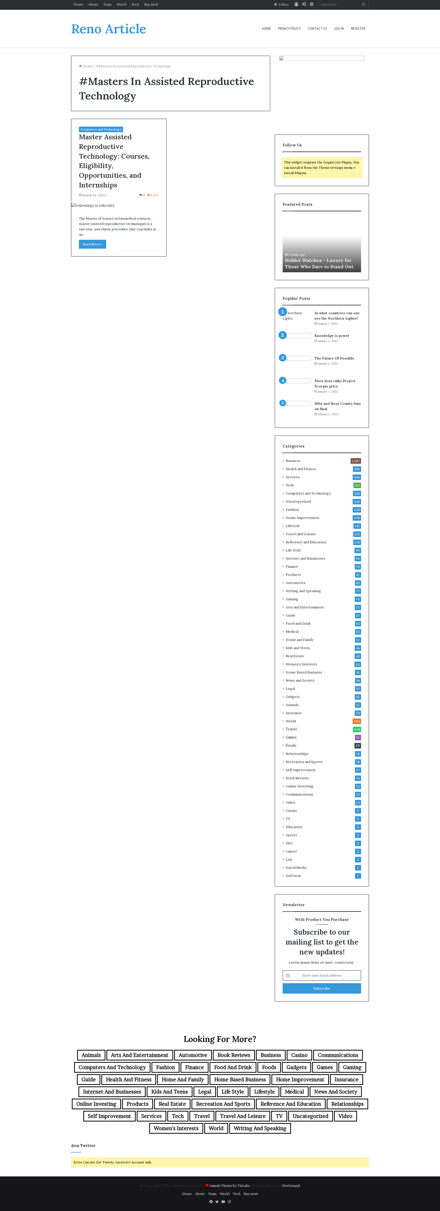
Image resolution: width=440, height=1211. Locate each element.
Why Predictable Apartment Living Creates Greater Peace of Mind (321, 260)
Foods (291, 745)
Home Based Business (304, 672)
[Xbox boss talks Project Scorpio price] (297, 387)
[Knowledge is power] (297, 342)
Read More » (92, 244)
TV (288, 819)
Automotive (296, 583)
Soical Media (296, 867)
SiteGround (291, 1186)
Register (358, 28)
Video (290, 802)
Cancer (291, 851)
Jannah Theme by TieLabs (229, 1186)
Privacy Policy (289, 28)
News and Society (300, 680)
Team (107, 4)
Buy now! (151, 4)
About (93, 4)
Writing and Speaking (303, 591)
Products (293, 575)
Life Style (293, 550)
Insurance (294, 713)
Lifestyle (293, 526)
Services (293, 477)
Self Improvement (301, 770)
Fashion (292, 509)
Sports (291, 835)
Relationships (297, 754)
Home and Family (299, 640)
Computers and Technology (100, 129)
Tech (135, 4)
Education (294, 827)
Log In (339, 28)
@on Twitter (83, 1145)
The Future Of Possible (334, 358)
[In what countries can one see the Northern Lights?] (297, 320)
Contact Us (317, 28)
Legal (290, 688)
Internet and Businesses (305, 558)
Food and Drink (298, 623)
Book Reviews (297, 778)
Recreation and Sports (304, 762)
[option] (322, 244)
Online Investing (299, 786)
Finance (292, 566)
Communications (299, 794)
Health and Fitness (301, 469)
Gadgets (293, 697)
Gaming (292, 599)
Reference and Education (306, 542)
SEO (289, 843)
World (121, 4)
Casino (291, 811)
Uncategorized (298, 501)
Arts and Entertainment (305, 607)
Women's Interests (301, 664)
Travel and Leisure (301, 534)
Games (291, 737)
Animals (292, 705)
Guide (290, 615)
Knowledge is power (332, 335)
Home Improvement (303, 518)
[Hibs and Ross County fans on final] (297, 410)
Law (289, 859)
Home (78, 4)
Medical (292, 632)
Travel (291, 729)
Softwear (293, 876)
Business (293, 461)
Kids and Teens (298, 648)
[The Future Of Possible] (297, 365)
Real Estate (295, 656)
